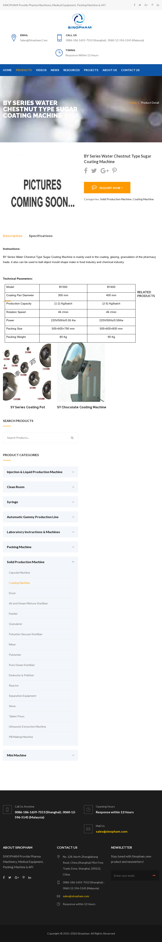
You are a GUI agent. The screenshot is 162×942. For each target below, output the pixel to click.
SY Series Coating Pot (27, 407)
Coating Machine (143, 199)
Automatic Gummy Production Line (32, 517)
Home (7, 70)
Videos (41, 70)
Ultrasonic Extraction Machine (27, 726)
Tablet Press (16, 716)
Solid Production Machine (116, 199)
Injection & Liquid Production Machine (34, 472)
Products (24, 70)
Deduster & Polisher (21, 675)
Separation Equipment (22, 695)
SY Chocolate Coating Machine (81, 407)
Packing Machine (19, 547)
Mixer (12, 644)
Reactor (14, 685)
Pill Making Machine (21, 736)
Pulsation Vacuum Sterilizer (25, 634)
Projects (91, 70)
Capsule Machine (19, 572)
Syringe (12, 502)
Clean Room (15, 487)
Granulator (15, 623)
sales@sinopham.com (33, 40)
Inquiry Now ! (110, 188)
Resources (71, 70)
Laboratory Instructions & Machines (33, 532)
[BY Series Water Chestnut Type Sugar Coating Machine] (40, 191)
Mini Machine (16, 755)
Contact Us (130, 70)
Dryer (12, 593)
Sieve (12, 706)
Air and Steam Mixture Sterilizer (28, 603)
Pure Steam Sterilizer (22, 665)
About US (110, 70)
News (55, 70)
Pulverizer (15, 654)
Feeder (13, 613)
